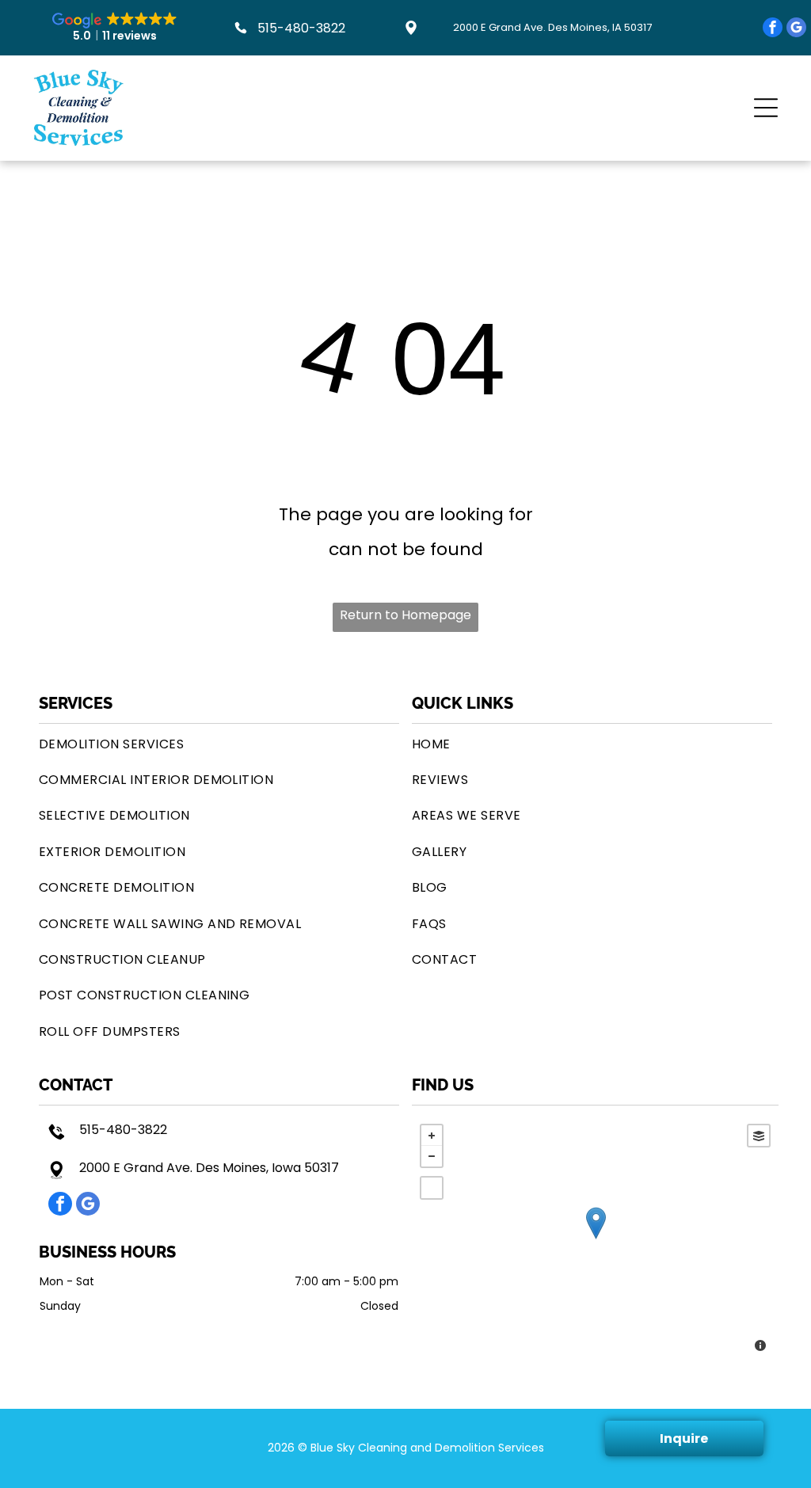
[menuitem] (219, 744)
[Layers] (758, 1135)
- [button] (431, 1156)
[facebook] (772, 29)
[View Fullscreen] (431, 1188)
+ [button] (431, 1135)
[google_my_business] (796, 29)
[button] (766, 108)
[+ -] (595, 1240)
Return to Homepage (405, 615)
